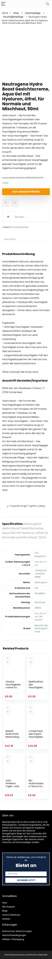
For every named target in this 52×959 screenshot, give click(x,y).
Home (5, 13)
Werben (6, 918)
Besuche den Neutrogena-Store (41, 628)
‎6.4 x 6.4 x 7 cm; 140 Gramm (41, 616)
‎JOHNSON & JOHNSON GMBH (41, 573)
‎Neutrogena (41, 582)
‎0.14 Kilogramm (40, 555)
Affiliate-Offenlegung (13, 939)
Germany (19, 216)
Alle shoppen (8, 906)
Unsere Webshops (11, 914)
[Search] (47, 4)
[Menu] (3, 4)
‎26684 (38, 607)
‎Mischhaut (40, 602)
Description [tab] (10, 239)
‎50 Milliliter (40, 593)
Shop (16, 13)
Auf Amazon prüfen (26, 191)
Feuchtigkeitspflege (13, 16)
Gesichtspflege (32, 13)
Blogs (4, 910)
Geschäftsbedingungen (14, 935)
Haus (4, 902)
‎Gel (36, 588)
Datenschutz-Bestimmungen (17, 931)
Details (4, 183)
